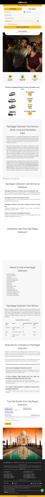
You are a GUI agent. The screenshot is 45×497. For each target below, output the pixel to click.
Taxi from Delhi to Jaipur (8, 475)
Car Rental (12, 467)
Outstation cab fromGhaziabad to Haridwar (9, 412)
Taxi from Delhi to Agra (8, 474)
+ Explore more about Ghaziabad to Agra (12, 420)
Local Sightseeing (24, 467)
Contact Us (6, 489)
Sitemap (27, 488)
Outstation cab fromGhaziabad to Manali (27, 409)
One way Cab (6, 467)
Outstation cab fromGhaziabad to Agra (9, 409)
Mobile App (6, 488)
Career (39, 486)
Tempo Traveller (35, 467)
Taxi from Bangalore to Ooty (28, 476)
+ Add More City (8, 21)
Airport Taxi (17, 467)
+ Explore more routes (22, 479)
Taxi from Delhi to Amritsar (9, 477)
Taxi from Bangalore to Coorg (28, 475)
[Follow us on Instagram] (37, 483)
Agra (11, 462)
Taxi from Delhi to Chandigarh (9, 476)
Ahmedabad (15, 462)
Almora (39, 462)
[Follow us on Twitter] (33, 483)
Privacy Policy (12, 486)
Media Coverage (11, 488)
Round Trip (8, 12)
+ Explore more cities (22, 464)
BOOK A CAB (8, 423)
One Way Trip (28, 12)
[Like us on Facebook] (31, 483)
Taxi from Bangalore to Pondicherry (29, 477)
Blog (25, 488)
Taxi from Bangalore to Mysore (29, 474)
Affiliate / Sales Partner (19, 488)
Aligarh (30, 462)
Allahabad (34, 462)
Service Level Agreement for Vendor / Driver (29, 486)
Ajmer (26, 462)
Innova (30, 467)
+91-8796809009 (11, 489)
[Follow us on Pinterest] (39, 483)
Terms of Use (6, 486)
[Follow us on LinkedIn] (35, 483)
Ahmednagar (21, 462)
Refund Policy (17, 486)
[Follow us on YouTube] (40, 483)
